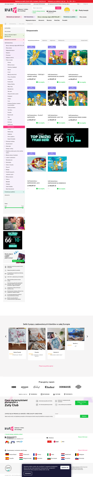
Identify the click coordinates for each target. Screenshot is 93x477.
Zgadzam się (64, 467)
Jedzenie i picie (9, 174)
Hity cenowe (8, 31)
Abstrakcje (8, 162)
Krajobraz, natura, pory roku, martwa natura (14, 151)
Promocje (8, 55)
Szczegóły (41, 82)
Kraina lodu (10, 81)
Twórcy (7, 179)
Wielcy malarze (9, 177)
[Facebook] (5, 442)
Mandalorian (10, 89)
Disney (9, 62)
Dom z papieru (11, 136)
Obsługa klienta (52, 11)
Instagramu (46, 394)
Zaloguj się (84, 416)
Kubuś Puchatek (11, 139)
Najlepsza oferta (10, 57)
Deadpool (10, 96)
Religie (7, 169)
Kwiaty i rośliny (9, 148)
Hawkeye (10, 134)
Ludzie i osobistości (10, 157)
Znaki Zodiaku (9, 186)
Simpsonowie (11, 127)
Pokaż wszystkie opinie (46, 366)
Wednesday (10, 131)
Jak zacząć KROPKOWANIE (39, 4)
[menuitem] (14, 17)
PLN (78, 4)
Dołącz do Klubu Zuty (81, 402)
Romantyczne (9, 160)
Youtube (57, 394)
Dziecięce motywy (10, 141)
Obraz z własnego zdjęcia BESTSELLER (10, 35)
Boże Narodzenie (10, 189)
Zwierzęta (8, 146)
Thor (9, 117)
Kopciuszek (10, 114)
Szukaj (58, 8)
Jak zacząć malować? (9, 4)
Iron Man (10, 119)
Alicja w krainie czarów (13, 93)
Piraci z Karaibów (12, 77)
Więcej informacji (82, 437)
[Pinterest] (14, 442)
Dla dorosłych (9, 143)
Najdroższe (52, 40)
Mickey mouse (11, 64)
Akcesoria (7, 195)
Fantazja (8, 184)
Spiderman (10, 124)
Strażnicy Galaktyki (12, 67)
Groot (9, 72)
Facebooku (34, 394)
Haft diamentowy (9, 42)
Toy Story (10, 110)
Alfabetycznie (61, 40)
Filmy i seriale (9, 60)
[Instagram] (8, 442)
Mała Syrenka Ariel (12, 74)
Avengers (10, 79)
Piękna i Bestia (11, 84)
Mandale (8, 181)
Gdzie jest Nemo (11, 107)
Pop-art (8, 167)
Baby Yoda (10, 86)
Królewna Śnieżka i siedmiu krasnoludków (14, 104)
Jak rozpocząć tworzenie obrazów (24, 4)
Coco (9, 101)
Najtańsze (44, 40)
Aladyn (9, 98)
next (87, 336)
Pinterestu (69, 394)
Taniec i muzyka (9, 164)
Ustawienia (28, 473)
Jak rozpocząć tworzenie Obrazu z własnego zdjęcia (58, 4)
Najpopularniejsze (10, 50)
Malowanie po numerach (10, 39)
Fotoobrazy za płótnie (10, 192)
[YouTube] (11, 442)
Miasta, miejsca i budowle (12, 155)
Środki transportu (10, 172)
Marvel (9, 69)
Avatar (9, 129)
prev (6, 336)
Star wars (10, 91)
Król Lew (10, 122)
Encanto (9, 112)
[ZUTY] (14, 428)
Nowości (8, 52)
